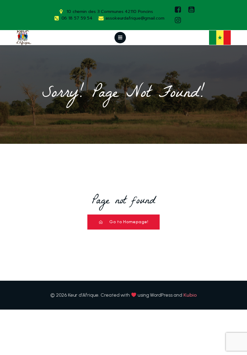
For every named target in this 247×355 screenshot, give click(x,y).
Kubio (190, 295)
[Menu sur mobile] (120, 37)
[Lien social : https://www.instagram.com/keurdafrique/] (179, 20)
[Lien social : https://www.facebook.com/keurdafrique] (179, 10)
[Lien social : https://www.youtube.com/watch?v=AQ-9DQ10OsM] (193, 10)
